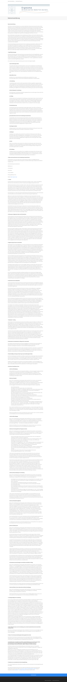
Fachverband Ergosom (55, 680)
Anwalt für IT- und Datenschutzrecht (20, 669)
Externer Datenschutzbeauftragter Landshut (29, 668)
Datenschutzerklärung (48, 680)
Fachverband (33, 675)
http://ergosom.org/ (14, 176)
